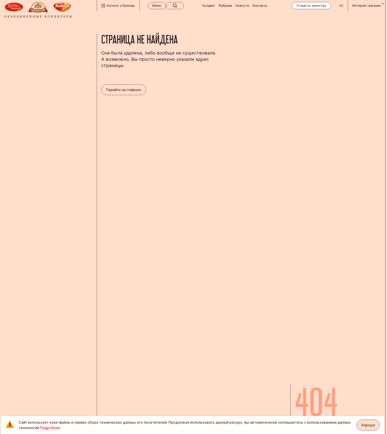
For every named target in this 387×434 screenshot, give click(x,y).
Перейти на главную (123, 89)
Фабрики (225, 5)
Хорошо (368, 425)
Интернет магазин (366, 5)
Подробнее (50, 427)
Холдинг (208, 5)
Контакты (260, 5)
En (341, 5)
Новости (242, 5)
